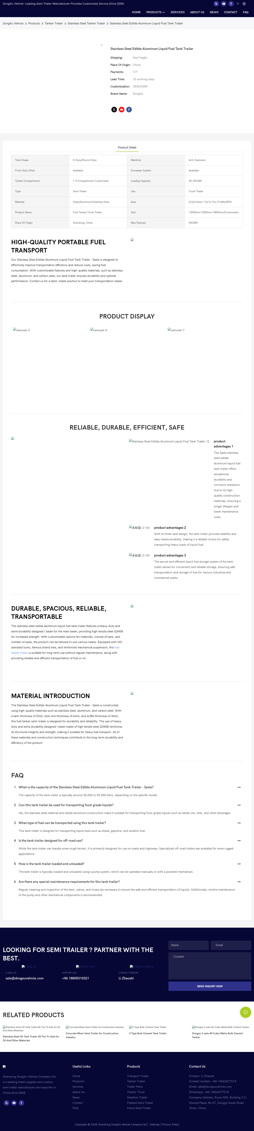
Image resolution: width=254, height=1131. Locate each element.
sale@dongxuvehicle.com (215, 1086)
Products (34, 23)
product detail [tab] (127, 147)
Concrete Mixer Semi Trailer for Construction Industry (92, 1035)
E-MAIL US (11, 973)
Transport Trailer (138, 1076)
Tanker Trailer (54, 23)
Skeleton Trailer (137, 1097)
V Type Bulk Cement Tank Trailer (148, 1033)
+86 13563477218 (216, 1092)
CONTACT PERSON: (129, 973)
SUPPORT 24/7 (69, 973)
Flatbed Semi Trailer (140, 1103)
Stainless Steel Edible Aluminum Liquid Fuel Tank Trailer (146, 23)
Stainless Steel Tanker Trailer (86, 23)
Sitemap (154, 1124)
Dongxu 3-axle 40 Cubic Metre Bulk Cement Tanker (217, 1035)
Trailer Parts (135, 1086)
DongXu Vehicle (13, 23)
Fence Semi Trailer (139, 1108)
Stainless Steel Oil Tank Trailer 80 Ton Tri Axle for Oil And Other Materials (31, 1038)
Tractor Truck (136, 1092)
